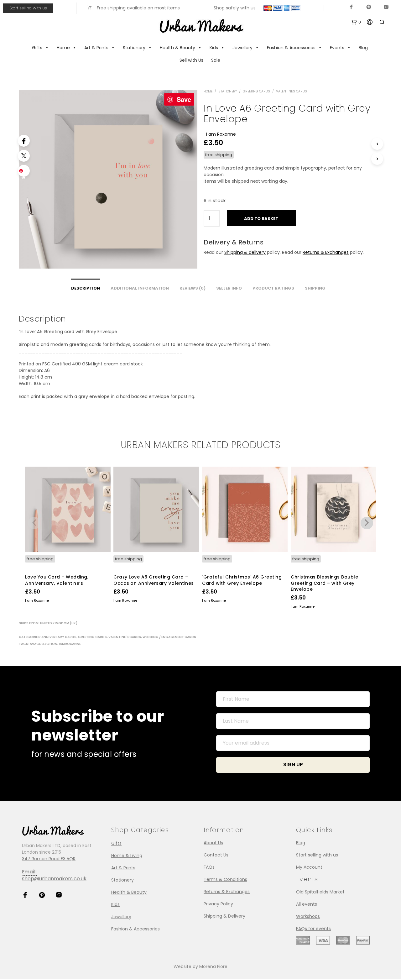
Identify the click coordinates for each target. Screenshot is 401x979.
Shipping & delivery (245, 252)
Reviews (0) (193, 288)
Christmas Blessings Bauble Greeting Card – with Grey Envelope (324, 583)
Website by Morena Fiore (200, 966)
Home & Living (126, 855)
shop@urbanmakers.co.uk (54, 878)
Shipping (315, 288)
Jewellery (242, 48)
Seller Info (229, 288)
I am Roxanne (221, 134)
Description (85, 288)
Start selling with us (28, 8)
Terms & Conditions (225, 879)
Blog (363, 48)
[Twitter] (24, 156)
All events (306, 904)
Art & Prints (96, 48)
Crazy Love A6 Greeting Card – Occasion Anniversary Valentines (153, 580)
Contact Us (216, 855)
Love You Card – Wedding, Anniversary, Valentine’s (56, 580)
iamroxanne (70, 643)
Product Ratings (273, 288)
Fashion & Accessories (291, 48)
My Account (309, 867)
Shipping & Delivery (224, 916)
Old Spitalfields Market (320, 892)
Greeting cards (256, 91)
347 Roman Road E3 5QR (49, 859)
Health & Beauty (177, 48)
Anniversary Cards (58, 637)
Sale (215, 60)
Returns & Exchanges (326, 252)
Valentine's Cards (291, 91)
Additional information (140, 288)
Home (63, 48)
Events (337, 48)
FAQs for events (313, 928)
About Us (213, 843)
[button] (356, 22)
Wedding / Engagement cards (169, 637)
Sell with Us (191, 60)
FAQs (209, 867)
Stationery (134, 48)
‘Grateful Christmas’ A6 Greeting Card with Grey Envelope (242, 580)
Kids (214, 48)
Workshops (308, 916)
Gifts (37, 48)
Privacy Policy (218, 904)
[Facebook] (24, 141)
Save (184, 99)
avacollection (43, 643)
